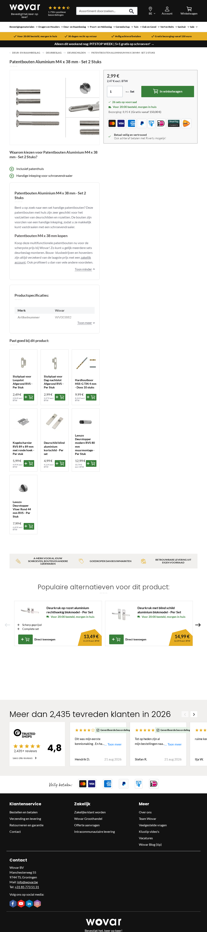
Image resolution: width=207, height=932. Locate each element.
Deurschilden (76, 52)
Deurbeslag (54, 52)
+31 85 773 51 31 (27, 887)
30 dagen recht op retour (82, 36)
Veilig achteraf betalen (128, 36)
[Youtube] (22, 904)
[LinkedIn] (30, 904)
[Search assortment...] (131, 11)
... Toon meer (112, 744)
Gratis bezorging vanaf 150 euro (173, 36)
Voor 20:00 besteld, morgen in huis (37, 36)
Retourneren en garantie (26, 825)
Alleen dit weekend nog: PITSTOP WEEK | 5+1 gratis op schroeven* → (104, 44)
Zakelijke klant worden (90, 812)
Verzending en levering (25, 818)
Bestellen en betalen (24, 812)
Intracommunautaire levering (94, 831)
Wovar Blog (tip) (150, 844)
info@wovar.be (27, 882)
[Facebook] (14, 904)
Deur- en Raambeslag (26, 52)
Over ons (145, 812)
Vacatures (146, 838)
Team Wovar (147, 818)
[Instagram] (38, 904)
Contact (15, 831)
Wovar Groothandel (88, 818)
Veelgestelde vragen (153, 825)
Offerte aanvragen (87, 825)
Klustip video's (149, 831)
